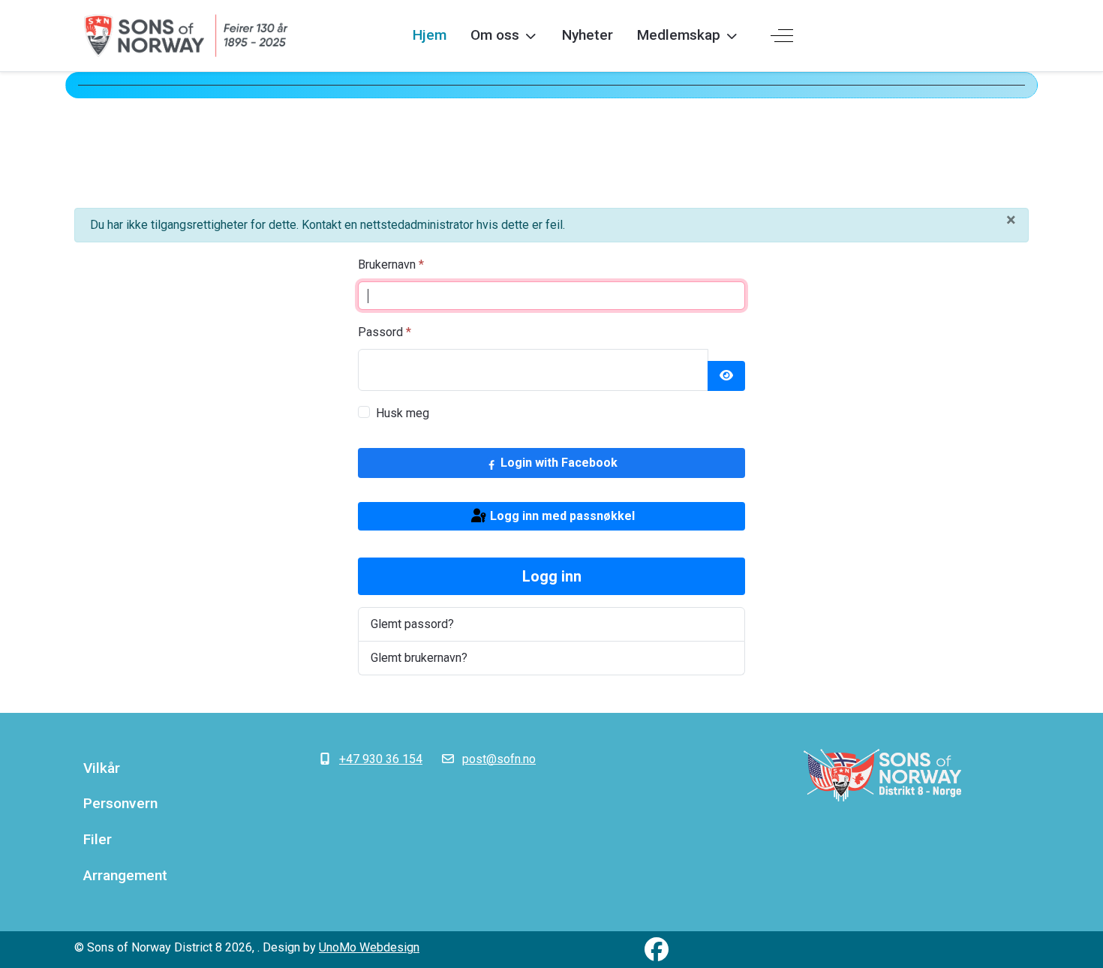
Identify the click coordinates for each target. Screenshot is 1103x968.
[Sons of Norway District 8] (186, 35)
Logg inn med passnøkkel (561, 516)
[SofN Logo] (882, 775)
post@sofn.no (499, 759)
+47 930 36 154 (380, 759)
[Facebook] (657, 950)
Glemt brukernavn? (419, 658)
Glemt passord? (412, 624)
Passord (384, 332)
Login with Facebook (557, 462)
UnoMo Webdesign (369, 947)
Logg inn (552, 576)
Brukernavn (391, 264)
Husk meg (402, 413)
